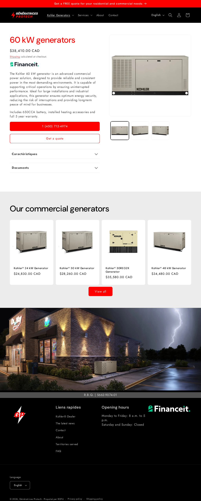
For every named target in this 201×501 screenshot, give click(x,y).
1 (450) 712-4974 (55, 126)
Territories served (67, 444)
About (59, 437)
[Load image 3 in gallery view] (160, 130)
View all (100, 291)
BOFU (61, 499)
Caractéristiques (24, 154)
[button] (60, 15)
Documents (20, 167)
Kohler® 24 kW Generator (31, 268)
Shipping (15, 56)
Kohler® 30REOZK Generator (117, 270)
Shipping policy (94, 498)
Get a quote (55, 138)
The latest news (65, 423)
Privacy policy (75, 498)
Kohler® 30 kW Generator (77, 268)
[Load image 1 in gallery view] (120, 130)
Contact (60, 430)
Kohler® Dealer (65, 416)
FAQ (58, 451)
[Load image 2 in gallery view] (140, 130)
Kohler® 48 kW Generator (169, 268)
